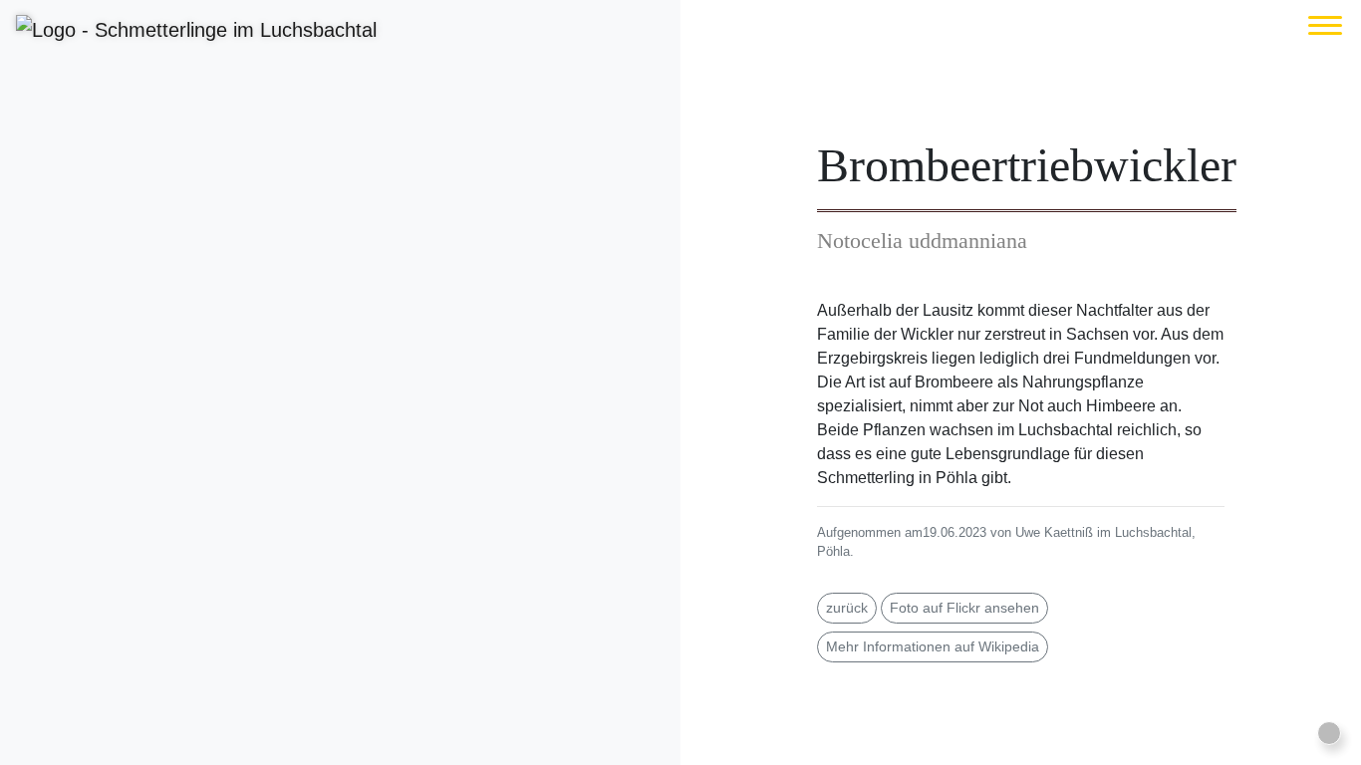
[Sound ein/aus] (1329, 733)
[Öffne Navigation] (1325, 25)
